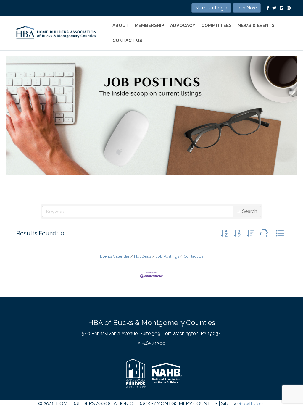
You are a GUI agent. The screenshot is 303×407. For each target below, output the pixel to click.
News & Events (256, 25)
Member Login (211, 8)
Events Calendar (115, 256)
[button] (224, 233)
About (120, 25)
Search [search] (249, 211)
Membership (149, 25)
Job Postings (167, 256)
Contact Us (127, 40)
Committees (216, 25)
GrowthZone (251, 403)
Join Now (247, 8)
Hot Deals (143, 256)
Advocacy (182, 25)
